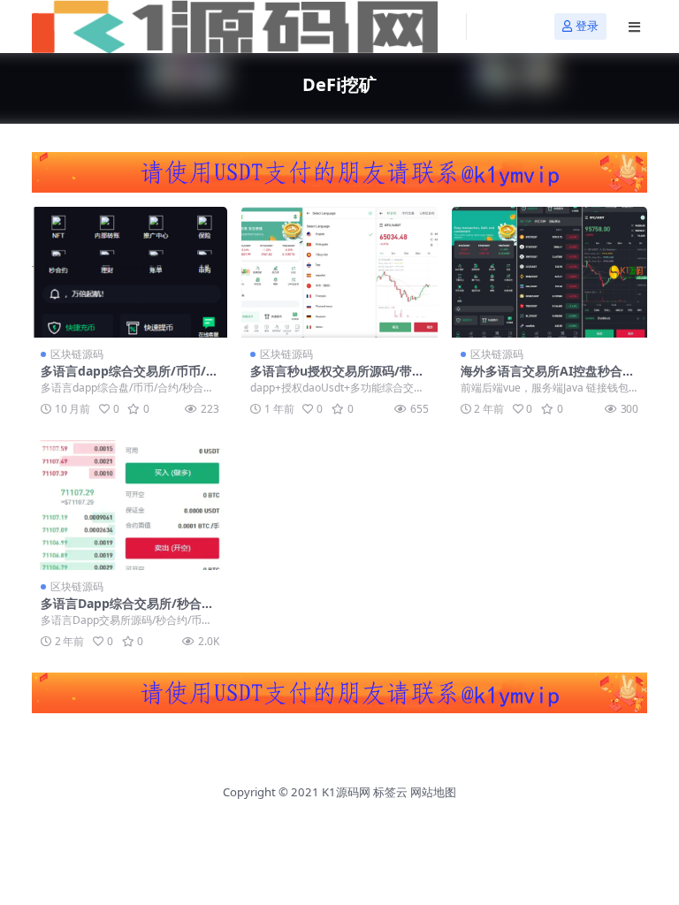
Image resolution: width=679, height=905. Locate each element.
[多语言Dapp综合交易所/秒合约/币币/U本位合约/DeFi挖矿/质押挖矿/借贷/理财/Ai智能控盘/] (129, 505)
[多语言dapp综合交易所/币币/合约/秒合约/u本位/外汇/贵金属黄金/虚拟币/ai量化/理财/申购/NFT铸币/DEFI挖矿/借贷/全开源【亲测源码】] (129, 272)
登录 (587, 26)
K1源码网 (346, 792)
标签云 (390, 792)
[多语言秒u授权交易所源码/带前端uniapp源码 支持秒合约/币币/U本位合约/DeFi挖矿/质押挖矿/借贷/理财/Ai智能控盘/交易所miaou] (339, 272)
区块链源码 (76, 353)
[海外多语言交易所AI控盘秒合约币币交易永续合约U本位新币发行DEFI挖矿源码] (549, 272)
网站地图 (433, 792)
